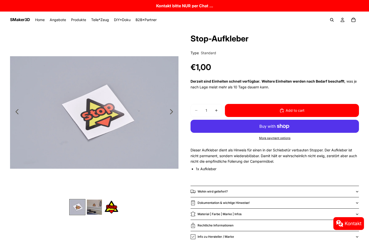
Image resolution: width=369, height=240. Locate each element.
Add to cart (295, 110)
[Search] (331, 19)
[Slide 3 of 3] (111, 207)
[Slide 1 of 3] (77, 207)
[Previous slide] (15, 112)
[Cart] (353, 19)
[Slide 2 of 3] (94, 207)
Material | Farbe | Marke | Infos (219, 214)
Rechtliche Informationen (215, 225)
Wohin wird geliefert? (213, 191)
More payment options (274, 138)
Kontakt (353, 223)
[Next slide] (172, 112)
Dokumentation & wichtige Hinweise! (224, 203)
